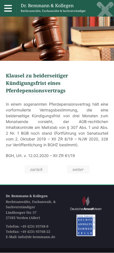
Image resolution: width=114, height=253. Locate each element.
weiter (78, 169)
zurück (36, 169)
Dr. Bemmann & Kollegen (53, 8)
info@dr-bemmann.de (36, 236)
